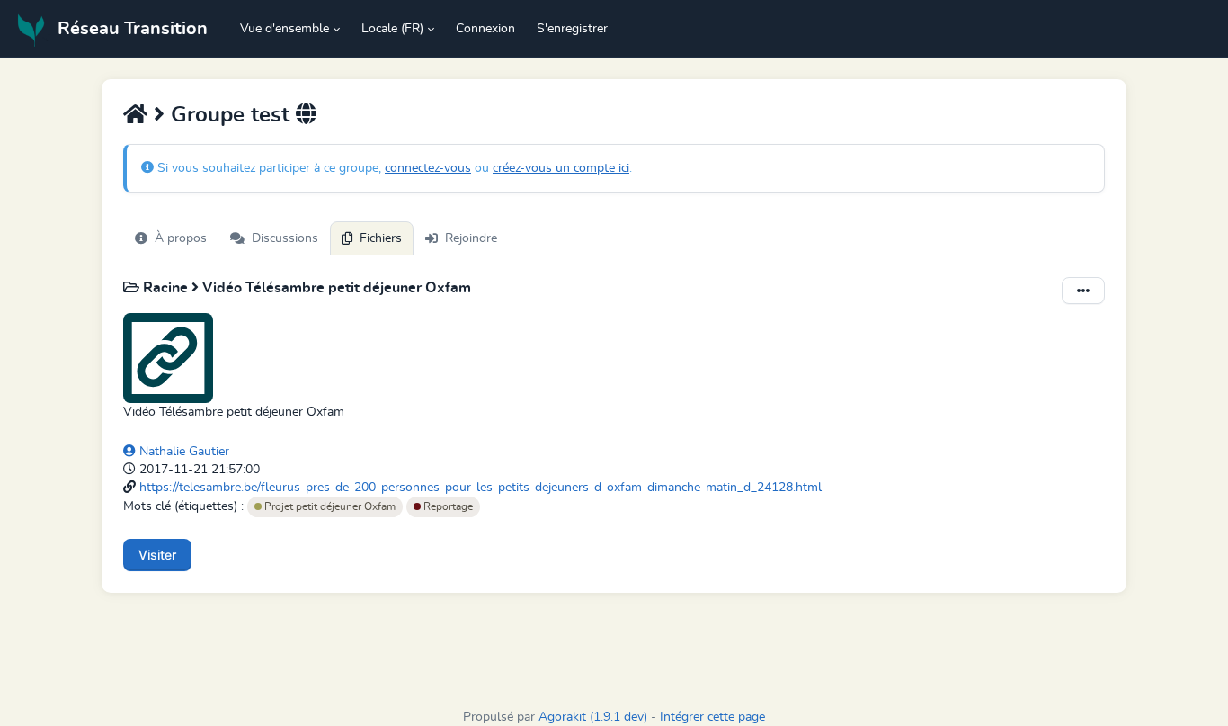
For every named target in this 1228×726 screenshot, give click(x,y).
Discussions (285, 238)
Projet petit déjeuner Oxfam (329, 506)
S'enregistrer (572, 28)
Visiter (157, 554)
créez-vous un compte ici (561, 168)
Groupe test (230, 115)
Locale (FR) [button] (392, 28)
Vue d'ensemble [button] (284, 28)
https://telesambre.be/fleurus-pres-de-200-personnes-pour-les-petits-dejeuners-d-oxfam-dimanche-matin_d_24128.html (480, 487)
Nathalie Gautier (182, 451)
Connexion (485, 28)
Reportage (447, 506)
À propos (181, 238)
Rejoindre (471, 238)
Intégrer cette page (712, 717)
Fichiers (381, 238)
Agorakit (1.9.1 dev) (592, 717)
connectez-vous (428, 168)
